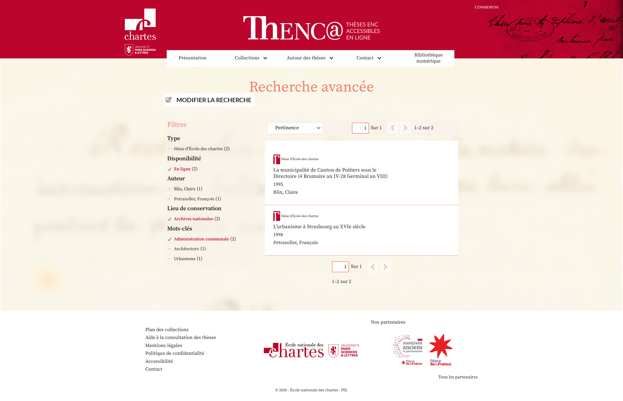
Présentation (192, 58)
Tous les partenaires (458, 377)
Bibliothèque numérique (428, 58)
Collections (247, 58)
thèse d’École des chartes (198, 149)
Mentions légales (163, 346)
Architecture (186, 249)
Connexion (486, 7)
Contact (365, 58)
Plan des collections (167, 330)
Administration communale (201, 239)
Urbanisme (184, 259)
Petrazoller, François (194, 199)
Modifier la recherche (213, 99)
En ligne (182, 169)
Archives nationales (193, 219)
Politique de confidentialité (174, 353)
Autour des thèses (306, 58)
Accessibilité (159, 361)
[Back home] (311, 28)
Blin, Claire (184, 189)
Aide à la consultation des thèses (180, 338)
